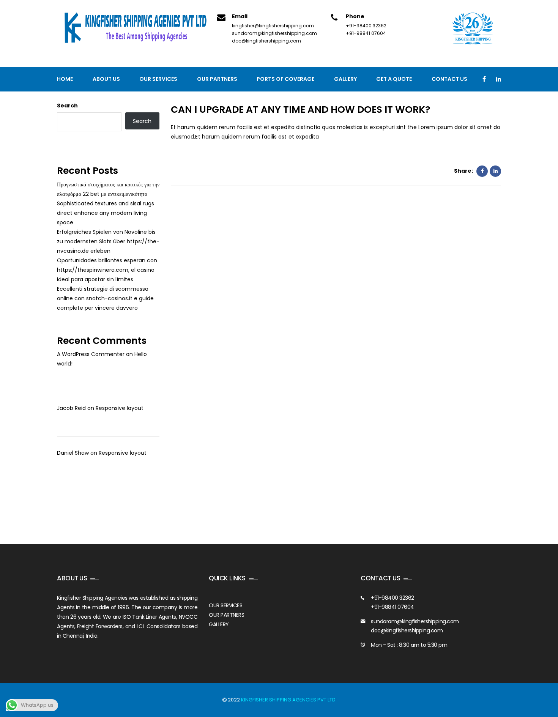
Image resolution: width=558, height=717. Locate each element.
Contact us (449, 79)
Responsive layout (119, 408)
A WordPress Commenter (91, 354)
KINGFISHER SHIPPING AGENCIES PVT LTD (288, 699)
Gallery (345, 79)
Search (67, 105)
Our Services (158, 79)
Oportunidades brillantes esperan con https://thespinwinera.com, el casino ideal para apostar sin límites (107, 270)
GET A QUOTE (394, 79)
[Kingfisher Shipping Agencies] (138, 28)
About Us (106, 79)
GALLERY (219, 624)
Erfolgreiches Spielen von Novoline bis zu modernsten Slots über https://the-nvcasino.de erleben (108, 241)
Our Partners (217, 79)
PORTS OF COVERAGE (285, 79)
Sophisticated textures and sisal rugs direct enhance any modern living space (105, 213)
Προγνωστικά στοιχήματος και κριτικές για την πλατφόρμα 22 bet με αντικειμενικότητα (108, 189)
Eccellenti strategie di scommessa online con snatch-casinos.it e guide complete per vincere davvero (105, 298)
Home (65, 79)
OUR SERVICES (225, 605)
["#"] (484, 79)
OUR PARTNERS (226, 615)
